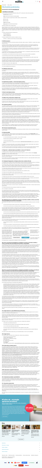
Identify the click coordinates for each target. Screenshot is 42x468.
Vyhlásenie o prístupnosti (34, 455)
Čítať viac (3, 436)
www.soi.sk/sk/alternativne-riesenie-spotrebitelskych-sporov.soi (11, 352)
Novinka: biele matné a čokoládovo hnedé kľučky (16, 431)
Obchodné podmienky (19, 455)
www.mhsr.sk (15, 366)
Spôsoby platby (33, 133)
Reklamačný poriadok (11, 455)
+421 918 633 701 (8, 35)
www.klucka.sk (15, 9)
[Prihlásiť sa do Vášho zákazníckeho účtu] (37, 1)
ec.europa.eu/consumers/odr (6, 359)
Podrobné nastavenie (16, 237)
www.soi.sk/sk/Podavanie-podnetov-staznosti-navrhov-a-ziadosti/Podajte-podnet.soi (27, 343)
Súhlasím (25, 237)
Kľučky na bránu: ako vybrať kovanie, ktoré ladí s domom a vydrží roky (35, 431)
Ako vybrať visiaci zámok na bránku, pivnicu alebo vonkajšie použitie (6, 431)
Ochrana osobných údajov (26, 455)
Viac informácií (5, 416)
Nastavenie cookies (5, 455)
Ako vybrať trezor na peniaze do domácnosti (25, 431)
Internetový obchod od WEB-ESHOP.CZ (7, 457)
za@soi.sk (6, 342)
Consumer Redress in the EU (25, 358)
